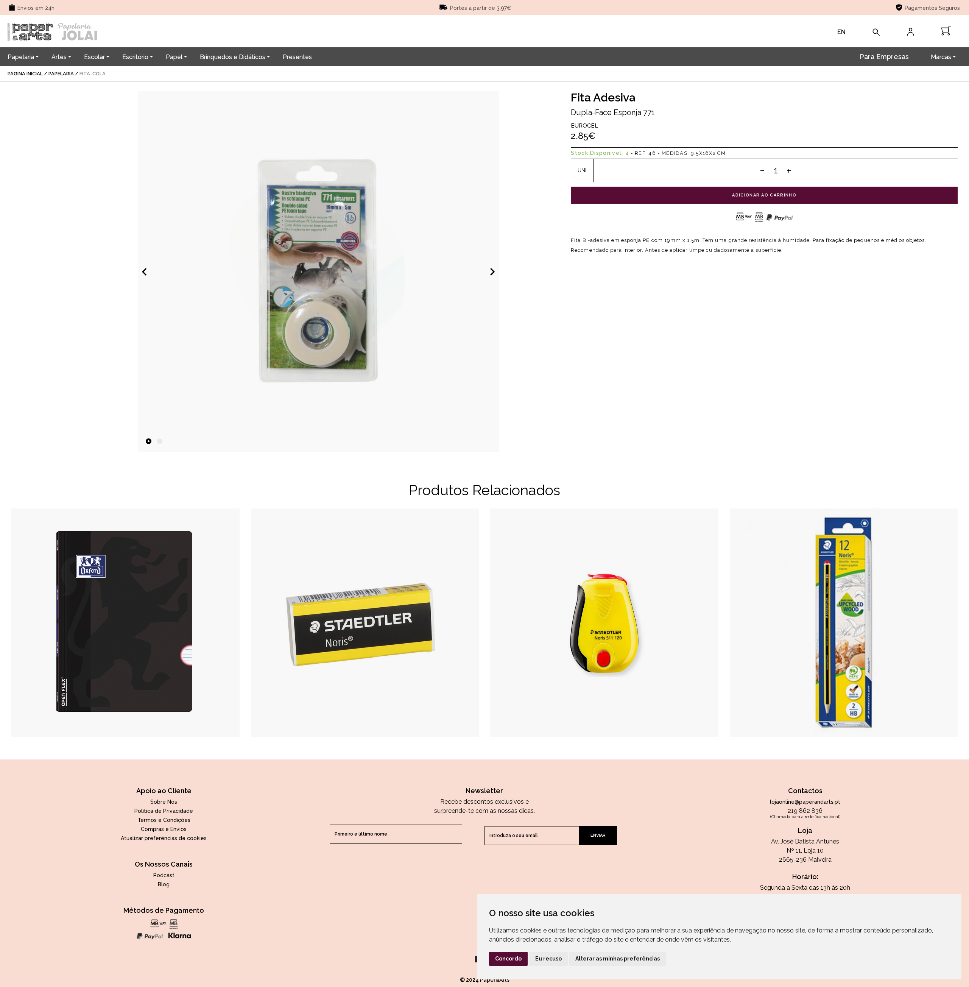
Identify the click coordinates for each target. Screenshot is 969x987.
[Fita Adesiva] (318, 271)
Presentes (297, 57)
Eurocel (584, 125)
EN (841, 32)
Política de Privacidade (163, 811)
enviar (598, 835)
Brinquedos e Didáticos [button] (232, 57)
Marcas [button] (941, 57)
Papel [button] (174, 57)
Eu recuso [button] (548, 959)
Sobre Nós (163, 802)
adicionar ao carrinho (764, 195)
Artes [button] (59, 57)
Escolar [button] (94, 57)
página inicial (25, 73)
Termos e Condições (163, 820)
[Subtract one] (762, 170)
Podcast (163, 875)
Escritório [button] (135, 57)
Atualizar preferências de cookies (164, 838)
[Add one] (789, 170)
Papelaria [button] (21, 57)
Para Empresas (884, 57)
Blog (164, 884)
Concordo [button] (508, 959)
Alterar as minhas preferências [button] (617, 959)
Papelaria (61, 73)
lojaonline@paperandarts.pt (805, 802)
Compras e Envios (164, 829)
